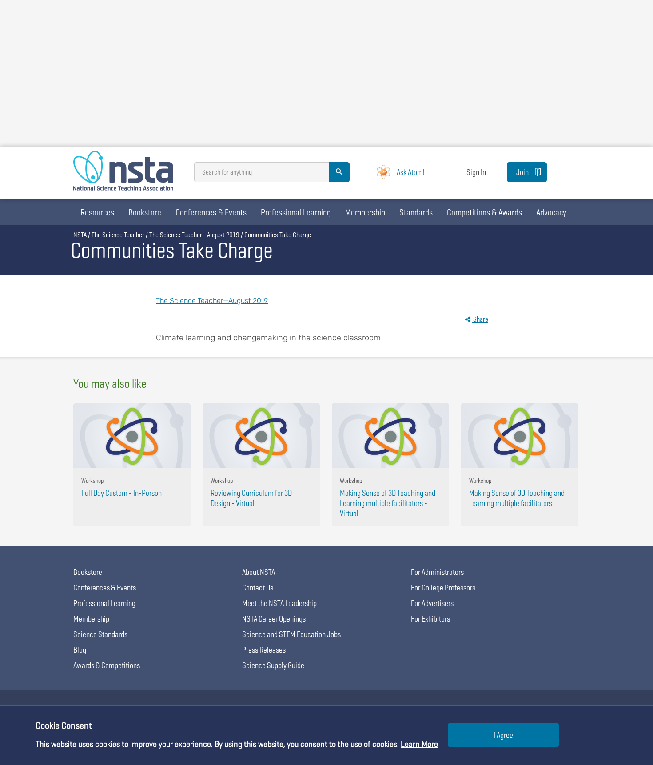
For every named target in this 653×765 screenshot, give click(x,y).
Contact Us (257, 587)
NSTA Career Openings (274, 619)
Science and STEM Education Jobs (291, 634)
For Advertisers (432, 603)
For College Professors (443, 587)
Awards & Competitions (106, 665)
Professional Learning (296, 212)
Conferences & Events (211, 212)
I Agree (503, 735)
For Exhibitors (430, 619)
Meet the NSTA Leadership (279, 603)
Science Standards (100, 634)
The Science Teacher (118, 234)
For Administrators (437, 572)
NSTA (80, 234)
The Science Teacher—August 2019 (194, 234)
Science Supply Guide (273, 665)
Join (522, 172)
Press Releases (264, 650)
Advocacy (551, 212)
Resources (97, 212)
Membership (365, 212)
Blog (79, 650)
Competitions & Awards (484, 212)
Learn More (419, 744)
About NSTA (258, 572)
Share (480, 319)
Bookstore (144, 212)
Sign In (476, 172)
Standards (416, 212)
